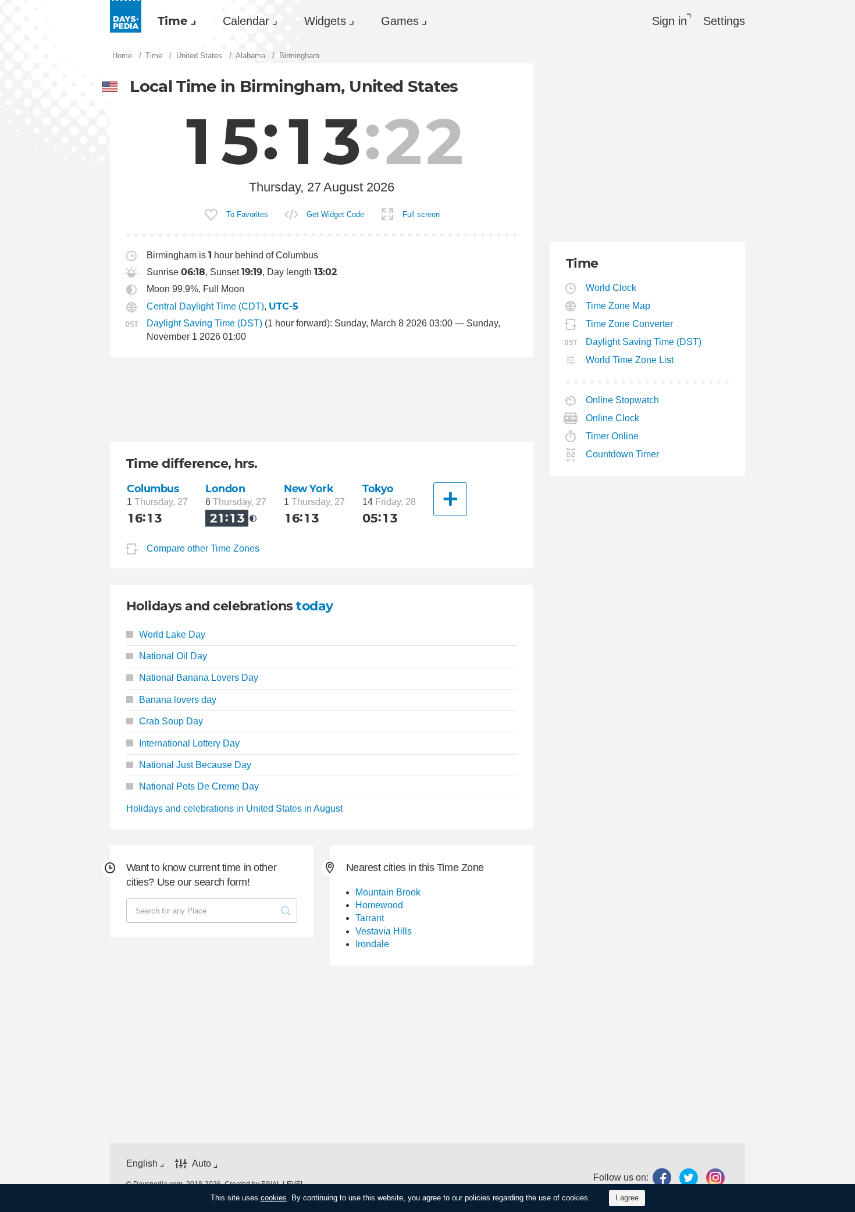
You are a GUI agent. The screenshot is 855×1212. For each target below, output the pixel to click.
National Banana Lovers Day (198, 678)
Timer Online (612, 436)
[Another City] (450, 499)
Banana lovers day (177, 700)
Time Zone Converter (629, 324)
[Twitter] (688, 1178)
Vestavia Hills (383, 931)
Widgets (325, 21)
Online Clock (612, 418)
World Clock (611, 288)
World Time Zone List (630, 360)
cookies (274, 1197)
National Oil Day (173, 656)
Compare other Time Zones (203, 548)
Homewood (379, 905)
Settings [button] (724, 21)
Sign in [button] (669, 21)
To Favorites (247, 214)
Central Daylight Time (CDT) (205, 306)
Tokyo (378, 488)
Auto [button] (201, 1163)
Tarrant (369, 918)
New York (309, 488)
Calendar (246, 21)
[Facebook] (662, 1178)
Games (400, 21)
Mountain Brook (388, 892)
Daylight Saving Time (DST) (204, 323)
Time (173, 21)
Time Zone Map (618, 306)
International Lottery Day (189, 743)
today (314, 606)
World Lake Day (172, 634)
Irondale (372, 944)
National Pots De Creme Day (199, 786)
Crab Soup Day (171, 721)
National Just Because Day (195, 765)
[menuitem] (173, 21)
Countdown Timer (622, 454)
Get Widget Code (335, 214)
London (225, 488)
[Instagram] (715, 1178)
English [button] (142, 1163)
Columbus (153, 488)
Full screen (421, 214)
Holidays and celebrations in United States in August (234, 808)
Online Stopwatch (622, 400)
